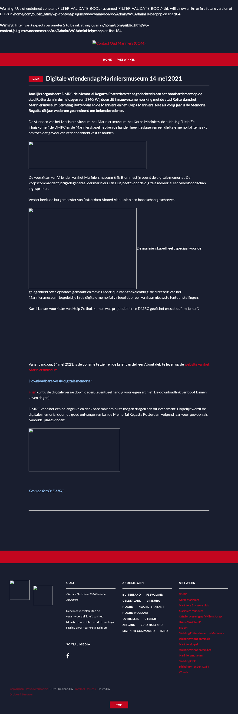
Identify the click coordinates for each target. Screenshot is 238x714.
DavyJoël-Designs (85, 689)
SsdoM (183, 627)
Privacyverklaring (37, 689)
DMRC (183, 594)
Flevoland (154, 594)
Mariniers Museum (191, 611)
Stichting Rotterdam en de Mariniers (201, 633)
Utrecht (151, 618)
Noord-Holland (135, 612)
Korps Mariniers (189, 599)
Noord (127, 606)
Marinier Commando (138, 630)
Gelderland (131, 600)
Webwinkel (126, 59)
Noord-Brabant (151, 606)
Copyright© (17, 689)
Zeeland (128, 624)
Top (119, 705)
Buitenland (131, 594)
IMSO (164, 630)
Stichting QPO (187, 661)
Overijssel (130, 618)
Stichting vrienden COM (194, 666)
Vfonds (183, 672)
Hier (32, 392)
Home (107, 59)
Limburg (153, 600)
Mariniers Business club (194, 605)
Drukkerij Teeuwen (21, 694)
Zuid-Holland (152, 624)
